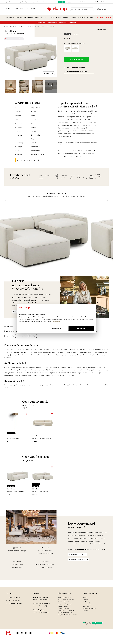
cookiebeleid (56, 321)
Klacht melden (63, 606)
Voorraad (66, 17)
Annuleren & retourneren (66, 599)
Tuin (45, 17)
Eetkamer (19, 17)
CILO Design (31, 8)
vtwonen (90, 17)
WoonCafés (86, 606)
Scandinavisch (43, 154)
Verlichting (38, 17)
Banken (21, 26)
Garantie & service (64, 601)
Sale (96, 17)
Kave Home (35, 150)
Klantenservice (82, 1)
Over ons (86, 597)
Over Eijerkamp (90, 593)
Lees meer (8, 358)
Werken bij (86, 601)
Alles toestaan (81, 328)
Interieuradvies (19, 8)
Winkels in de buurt (89, 608)
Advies (52, 17)
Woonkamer (10, 17)
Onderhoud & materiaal (66, 610)
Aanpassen (55, 328)
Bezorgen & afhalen (64, 597)
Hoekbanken (29, 26)
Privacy (72, 633)
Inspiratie (81, 17)
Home (6, 26)
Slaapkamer (28, 17)
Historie (85, 599)
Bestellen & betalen (64, 608)
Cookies (85, 610)
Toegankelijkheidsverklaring (67, 614)
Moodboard (104, 1)
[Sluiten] (109, 22)
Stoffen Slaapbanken (13, 331)
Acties (102, 17)
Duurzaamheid (87, 604)
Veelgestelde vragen (65, 612)
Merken (58, 17)
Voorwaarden (91, 633)
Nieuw (74, 17)
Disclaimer (81, 633)
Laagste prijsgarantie (65, 604)
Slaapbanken (10, 336)
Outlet (108, 17)
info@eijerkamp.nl (15, 603)
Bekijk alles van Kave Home (30, 408)
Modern (34, 154)
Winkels (8, 8)
